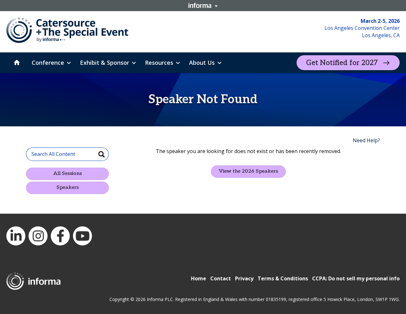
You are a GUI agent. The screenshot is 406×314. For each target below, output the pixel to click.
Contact (220, 278)
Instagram (38, 235)
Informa (203, 5)
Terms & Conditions (283, 278)
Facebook (60, 235)
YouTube (82, 235)
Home (198, 278)
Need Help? (366, 140)
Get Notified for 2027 (342, 63)
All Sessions (67, 173)
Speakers (67, 187)
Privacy (244, 278)
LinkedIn (15, 235)
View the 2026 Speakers (248, 171)
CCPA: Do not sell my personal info (356, 278)
